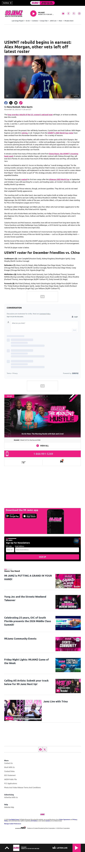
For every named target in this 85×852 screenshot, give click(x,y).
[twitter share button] (11, 102)
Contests (35, 21)
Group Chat (43, 21)
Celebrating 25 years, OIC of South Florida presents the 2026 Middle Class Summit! (27, 621)
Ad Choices (34, 821)
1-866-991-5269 (43, 453)
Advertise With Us (11, 797)
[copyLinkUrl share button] (20, 102)
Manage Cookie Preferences (12, 823)
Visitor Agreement (64, 819)
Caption (75, 96)
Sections (6, 3)
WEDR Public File (10, 779)
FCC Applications (10, 783)
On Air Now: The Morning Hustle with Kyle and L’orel (43, 434)
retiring (24, 133)
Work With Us (9, 767)
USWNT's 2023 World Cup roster (60, 133)
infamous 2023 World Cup (59, 179)
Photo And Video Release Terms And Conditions (22, 787)
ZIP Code (9, 546)
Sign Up (42, 557)
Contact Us (8, 763)
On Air (28, 21)
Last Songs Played (17, 21)
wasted (24, 179)
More (60, 21)
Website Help (9, 807)
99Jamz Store (68, 21)
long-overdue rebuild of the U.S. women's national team (30, 115)
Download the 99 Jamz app (22, 510)
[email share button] (16, 102)
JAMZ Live (53, 21)
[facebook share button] (6, 102)
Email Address (19, 546)
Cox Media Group (14, 819)
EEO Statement (10, 775)
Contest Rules (9, 771)
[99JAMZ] (42, 3)
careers (47, 821)
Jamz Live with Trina (55, 701)
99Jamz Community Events (20, 638)
